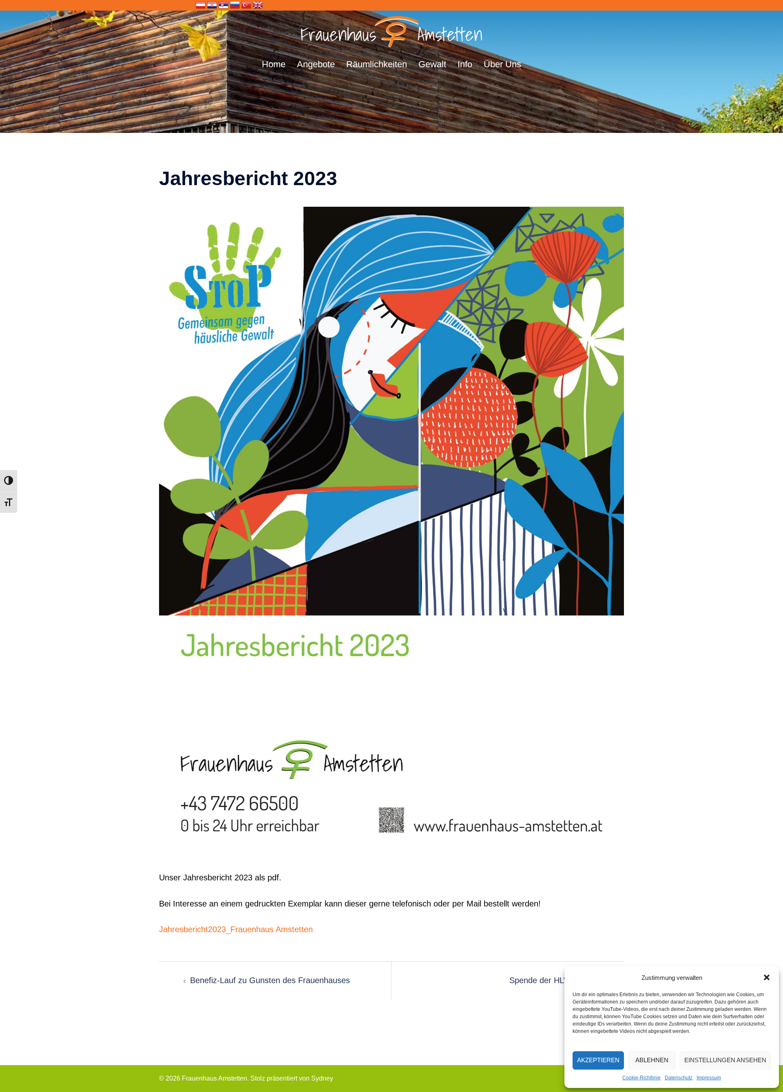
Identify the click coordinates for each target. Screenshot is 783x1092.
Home (273, 64)
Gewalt (432, 64)
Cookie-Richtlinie (641, 1078)
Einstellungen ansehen (725, 1060)
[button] (767, 977)
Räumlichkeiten (376, 64)
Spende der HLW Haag (551, 980)
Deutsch (201, 5)
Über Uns (502, 64)
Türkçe (246, 5)
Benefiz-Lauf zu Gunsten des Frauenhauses (270, 980)
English (258, 5)
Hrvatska (212, 5)
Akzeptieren (598, 1060)
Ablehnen (651, 1060)
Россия (235, 5)
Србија (223, 5)
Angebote (316, 64)
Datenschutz (678, 1078)
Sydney (322, 1078)
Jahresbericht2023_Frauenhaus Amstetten (236, 929)
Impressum (709, 1078)
